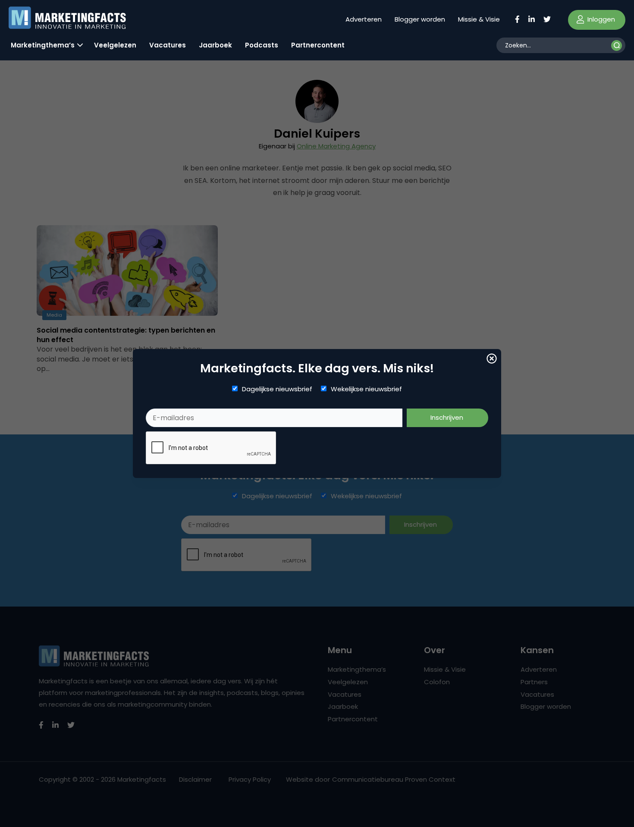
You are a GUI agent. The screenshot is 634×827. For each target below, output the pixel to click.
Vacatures (167, 45)
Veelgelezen (115, 45)
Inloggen (600, 19)
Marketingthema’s (43, 45)
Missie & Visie (479, 19)
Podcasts (261, 45)
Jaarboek (215, 45)
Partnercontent (318, 45)
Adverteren (363, 19)
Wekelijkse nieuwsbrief (366, 389)
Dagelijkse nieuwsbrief (277, 389)
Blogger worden (420, 19)
